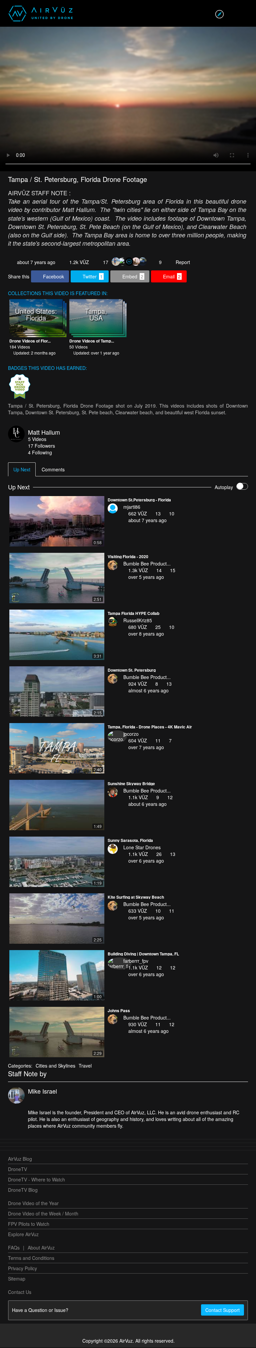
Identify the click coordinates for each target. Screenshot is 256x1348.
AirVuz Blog (20, 1158)
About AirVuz (41, 1247)
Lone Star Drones (142, 847)
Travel (85, 1065)
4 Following (40, 452)
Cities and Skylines (55, 1065)
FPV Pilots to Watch (28, 1223)
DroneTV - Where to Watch (36, 1179)
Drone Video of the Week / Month (43, 1213)
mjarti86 (131, 506)
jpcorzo (131, 733)
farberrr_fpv (135, 960)
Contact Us (19, 1292)
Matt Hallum (44, 432)
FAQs (14, 1247)
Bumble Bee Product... (147, 563)
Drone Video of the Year (33, 1203)
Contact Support (222, 1310)
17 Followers (41, 445)
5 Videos (37, 439)
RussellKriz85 (137, 620)
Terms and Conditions (31, 1258)
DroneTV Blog (23, 1189)
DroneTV (17, 1169)
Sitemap (16, 1278)
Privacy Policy (22, 1268)
